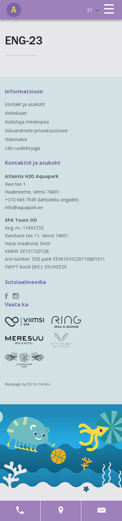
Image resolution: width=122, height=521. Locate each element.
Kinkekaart (16, 113)
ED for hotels (38, 384)
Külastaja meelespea (27, 122)
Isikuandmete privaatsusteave (36, 130)
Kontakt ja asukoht (25, 104)
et (90, 10)
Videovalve (16, 139)
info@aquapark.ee (24, 207)
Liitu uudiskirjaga (22, 148)
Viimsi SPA (14, 10)
